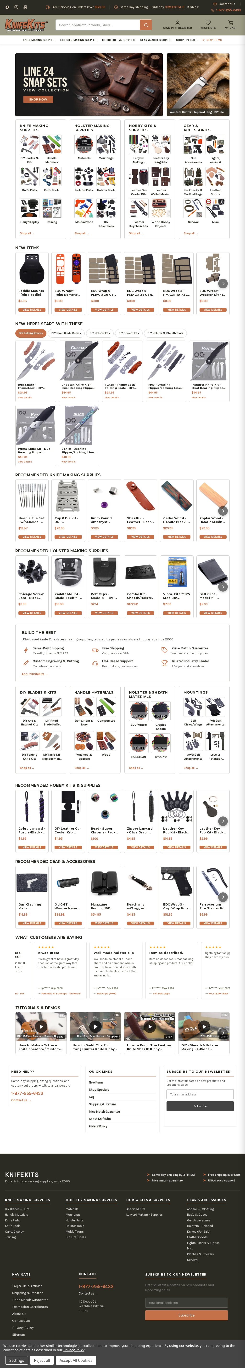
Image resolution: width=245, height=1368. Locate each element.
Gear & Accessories (155, 40)
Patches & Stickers (200, 1254)
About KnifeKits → (35, 674)
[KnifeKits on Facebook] (7, 7)
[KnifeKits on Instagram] (16, 7)
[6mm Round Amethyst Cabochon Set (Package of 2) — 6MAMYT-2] (104, 496)
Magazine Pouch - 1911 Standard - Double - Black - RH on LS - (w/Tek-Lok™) (104, 906)
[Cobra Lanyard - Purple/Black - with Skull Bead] (32, 806)
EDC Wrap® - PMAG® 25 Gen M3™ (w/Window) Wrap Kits (139, 293)
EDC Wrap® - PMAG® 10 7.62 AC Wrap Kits (175, 293)
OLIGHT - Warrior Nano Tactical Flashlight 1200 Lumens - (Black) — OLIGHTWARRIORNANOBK (68, 906)
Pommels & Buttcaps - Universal (30, 993)
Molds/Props (75, 1231)
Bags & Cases (197, 1214)
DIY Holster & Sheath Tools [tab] (165, 333)
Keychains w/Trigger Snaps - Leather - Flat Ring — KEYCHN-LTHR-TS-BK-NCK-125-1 (140, 906)
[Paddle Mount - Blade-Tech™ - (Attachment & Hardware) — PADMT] (68, 572)
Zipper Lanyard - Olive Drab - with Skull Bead (140, 830)
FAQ (91, 1097)
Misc (190, 1248)
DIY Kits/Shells (76, 1237)
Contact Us (21, 1321)
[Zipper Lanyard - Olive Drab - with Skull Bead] (140, 806)
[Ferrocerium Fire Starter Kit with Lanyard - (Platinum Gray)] (213, 882)
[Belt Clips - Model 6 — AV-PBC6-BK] (104, 572)
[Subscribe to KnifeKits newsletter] (25, 7)
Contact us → (21, 1100)
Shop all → (27, 233)
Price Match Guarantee (104, 1111)
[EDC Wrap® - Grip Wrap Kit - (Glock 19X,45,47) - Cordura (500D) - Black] (176, 882)
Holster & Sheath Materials (148, 694)
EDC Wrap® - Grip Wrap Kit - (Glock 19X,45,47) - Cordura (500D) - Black (176, 906)
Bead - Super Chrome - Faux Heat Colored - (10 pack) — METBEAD (103, 830)
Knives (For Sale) (199, 1231)
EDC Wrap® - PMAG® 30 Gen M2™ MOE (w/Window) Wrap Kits (103, 293)
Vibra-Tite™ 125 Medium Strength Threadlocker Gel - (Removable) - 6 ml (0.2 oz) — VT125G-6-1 (176, 596)
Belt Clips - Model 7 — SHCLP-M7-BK (211, 596)
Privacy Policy (98, 1126)
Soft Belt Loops (130, 993)
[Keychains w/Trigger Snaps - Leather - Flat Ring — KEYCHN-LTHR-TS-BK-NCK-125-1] (140, 882)
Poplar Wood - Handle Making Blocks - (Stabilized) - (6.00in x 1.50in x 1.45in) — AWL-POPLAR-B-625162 (213, 520)
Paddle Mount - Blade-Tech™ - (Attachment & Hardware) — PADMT (67, 596)
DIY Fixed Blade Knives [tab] (66, 333)
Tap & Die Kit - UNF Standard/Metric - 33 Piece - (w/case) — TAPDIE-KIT (68, 520)
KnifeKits (22, 1174)
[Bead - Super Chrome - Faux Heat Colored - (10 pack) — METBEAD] (104, 806)
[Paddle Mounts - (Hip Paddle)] (32, 269)
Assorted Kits (135, 1209)
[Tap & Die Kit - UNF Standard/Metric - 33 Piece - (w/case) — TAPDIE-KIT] (68, 496)
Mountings (196, 692)
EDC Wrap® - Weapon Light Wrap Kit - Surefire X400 (211, 293)
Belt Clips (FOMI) (76, 993)
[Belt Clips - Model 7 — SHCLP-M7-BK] (213, 572)
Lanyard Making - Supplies (144, 1214)
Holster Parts (75, 1220)
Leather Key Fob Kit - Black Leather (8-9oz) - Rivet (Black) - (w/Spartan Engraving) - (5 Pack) (176, 830)
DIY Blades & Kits (38, 692)
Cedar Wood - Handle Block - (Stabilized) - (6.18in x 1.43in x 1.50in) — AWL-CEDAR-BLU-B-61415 (176, 520)
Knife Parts (12, 1220)
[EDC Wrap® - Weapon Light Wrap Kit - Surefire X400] (213, 269)
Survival (192, 1260)
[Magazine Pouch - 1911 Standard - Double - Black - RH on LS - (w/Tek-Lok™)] (104, 882)
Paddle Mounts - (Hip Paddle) (31, 292)
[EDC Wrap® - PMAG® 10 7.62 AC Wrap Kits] (176, 269)
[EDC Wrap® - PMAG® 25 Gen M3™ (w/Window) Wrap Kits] (140, 269)
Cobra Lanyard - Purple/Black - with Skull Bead (31, 830)
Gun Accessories (198, 1220)
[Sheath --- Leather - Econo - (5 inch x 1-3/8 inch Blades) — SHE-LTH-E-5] (140, 496)
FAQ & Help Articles (27, 1286)
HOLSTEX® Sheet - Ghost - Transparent (201, 993)
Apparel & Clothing (200, 1209)
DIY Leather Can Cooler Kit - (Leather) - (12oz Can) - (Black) (68, 830)
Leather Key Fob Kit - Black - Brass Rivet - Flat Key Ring (212, 830)
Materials (72, 1209)
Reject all (42, 1360)
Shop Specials (186, 40)
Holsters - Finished (200, 1226)
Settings (16, 1360)
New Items (96, 1082)
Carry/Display (14, 1231)
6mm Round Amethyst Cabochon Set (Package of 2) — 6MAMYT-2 (103, 520)
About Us (19, 1314)
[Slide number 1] (89, 84)
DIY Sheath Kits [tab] (129, 333)
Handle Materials (93, 692)
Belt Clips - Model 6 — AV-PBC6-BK (103, 596)
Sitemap (18, 1335)
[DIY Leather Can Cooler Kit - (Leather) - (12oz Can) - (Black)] (68, 806)
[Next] (223, 283)
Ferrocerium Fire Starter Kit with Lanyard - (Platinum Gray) (213, 906)
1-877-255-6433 (27, 1093)
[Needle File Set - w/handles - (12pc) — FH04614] (32, 496)
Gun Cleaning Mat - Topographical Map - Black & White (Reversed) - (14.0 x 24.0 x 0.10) (30, 906)
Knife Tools (13, 1226)
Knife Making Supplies (39, 40)
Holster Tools (75, 1226)
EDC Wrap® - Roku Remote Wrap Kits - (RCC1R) (66, 293)
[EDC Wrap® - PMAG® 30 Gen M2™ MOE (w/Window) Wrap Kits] (104, 269)
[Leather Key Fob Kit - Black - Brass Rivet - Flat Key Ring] (213, 806)
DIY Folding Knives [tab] (31, 333)
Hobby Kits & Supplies (118, 40)
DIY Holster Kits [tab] (100, 333)
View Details (32, 309)
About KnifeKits (100, 1119)
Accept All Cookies (76, 1360)
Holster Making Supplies (79, 40)
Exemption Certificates (30, 1307)
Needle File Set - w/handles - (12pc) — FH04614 (31, 520)
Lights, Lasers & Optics (203, 1243)
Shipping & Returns (103, 1104)
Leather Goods (197, 1237)
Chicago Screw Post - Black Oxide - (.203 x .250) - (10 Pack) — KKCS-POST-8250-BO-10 (31, 596)
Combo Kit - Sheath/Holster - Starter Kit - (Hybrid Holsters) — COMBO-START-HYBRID (140, 596)
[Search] (146, 25)
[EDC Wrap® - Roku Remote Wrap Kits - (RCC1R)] (68, 269)
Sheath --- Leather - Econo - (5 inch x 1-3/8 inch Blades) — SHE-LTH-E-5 (140, 520)
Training (10, 1237)
